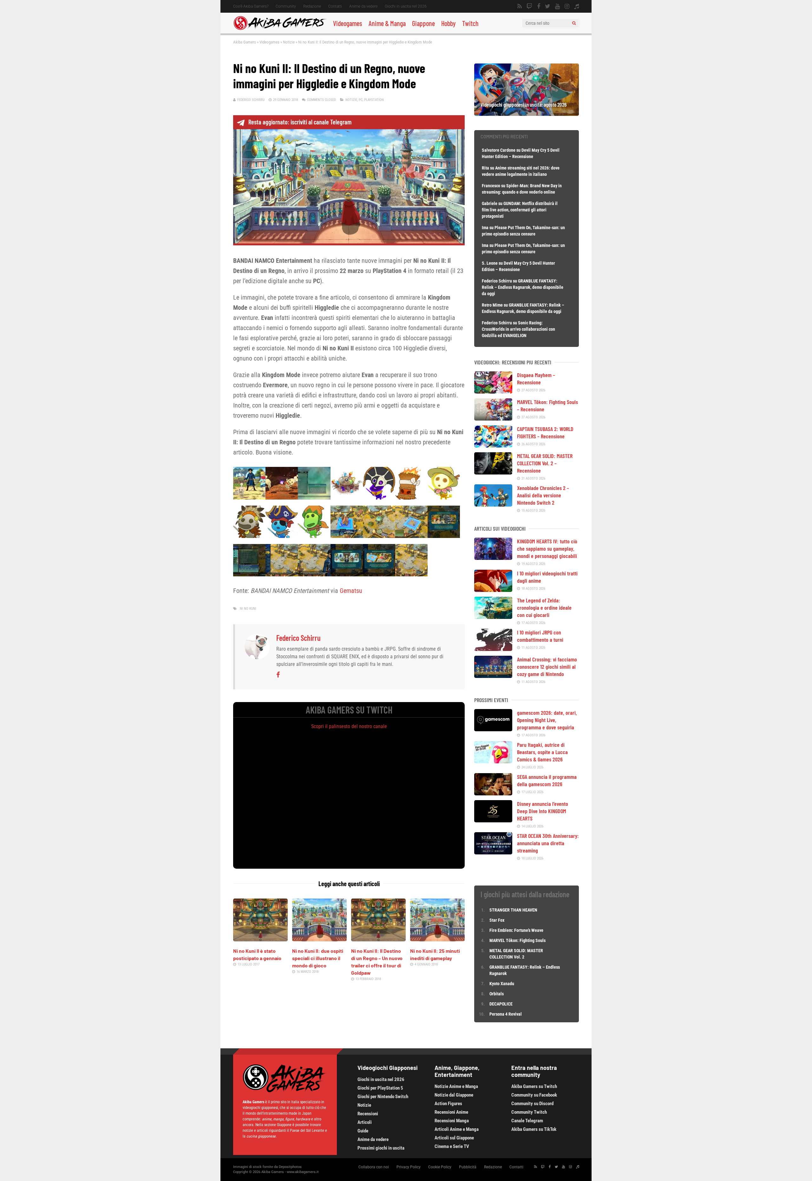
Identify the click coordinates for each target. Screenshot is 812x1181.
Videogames (347, 23)
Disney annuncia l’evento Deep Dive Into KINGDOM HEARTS (542, 811)
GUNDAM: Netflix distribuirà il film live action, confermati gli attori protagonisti (520, 210)
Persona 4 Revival (505, 1014)
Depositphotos (290, 1167)
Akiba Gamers (244, 42)
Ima (485, 227)
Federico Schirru (251, 100)
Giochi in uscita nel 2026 (406, 6)
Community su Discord (532, 1103)
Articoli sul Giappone (454, 1138)
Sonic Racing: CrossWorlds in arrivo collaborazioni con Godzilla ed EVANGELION (518, 329)
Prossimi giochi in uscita (380, 1148)
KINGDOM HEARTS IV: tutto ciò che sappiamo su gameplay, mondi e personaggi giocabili (547, 548)
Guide (362, 1131)
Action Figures (448, 1103)
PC (361, 100)
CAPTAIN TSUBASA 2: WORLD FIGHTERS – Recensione (545, 432)
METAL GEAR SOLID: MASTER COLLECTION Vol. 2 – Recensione (545, 463)
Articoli (364, 1122)
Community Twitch (529, 1112)
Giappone (423, 23)
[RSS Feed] (519, 6)
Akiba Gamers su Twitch (534, 1086)
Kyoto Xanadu (501, 983)
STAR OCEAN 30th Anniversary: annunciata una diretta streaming (548, 843)
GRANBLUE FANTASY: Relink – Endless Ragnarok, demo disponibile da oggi (522, 287)
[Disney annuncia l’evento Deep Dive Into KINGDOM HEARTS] (493, 820)
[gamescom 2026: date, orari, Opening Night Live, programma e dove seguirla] (493, 729)
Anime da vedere (363, 6)
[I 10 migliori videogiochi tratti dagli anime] (493, 590)
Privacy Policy (408, 1167)
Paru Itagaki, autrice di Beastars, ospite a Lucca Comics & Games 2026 (542, 752)
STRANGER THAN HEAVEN (513, 909)
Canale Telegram (527, 1121)
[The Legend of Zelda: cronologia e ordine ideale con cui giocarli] (493, 616)
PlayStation (374, 100)
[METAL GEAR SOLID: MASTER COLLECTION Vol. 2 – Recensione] (493, 472)
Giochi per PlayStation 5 (380, 1088)
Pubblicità (467, 1167)
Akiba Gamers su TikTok (533, 1129)
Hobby (448, 23)
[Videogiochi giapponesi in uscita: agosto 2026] (526, 113)
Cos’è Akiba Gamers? (250, 6)
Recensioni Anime (451, 1112)
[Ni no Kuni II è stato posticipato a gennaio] (260, 939)
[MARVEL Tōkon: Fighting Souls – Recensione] (493, 418)
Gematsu (351, 590)
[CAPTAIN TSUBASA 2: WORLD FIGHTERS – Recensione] (493, 445)
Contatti (335, 6)
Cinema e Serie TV (452, 1146)
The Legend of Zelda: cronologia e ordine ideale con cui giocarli (544, 607)
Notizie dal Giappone (454, 1095)
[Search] (574, 23)
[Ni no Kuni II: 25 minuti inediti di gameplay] (437, 939)
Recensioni (367, 1114)
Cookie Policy (439, 1167)
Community (286, 6)
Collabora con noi (373, 1167)
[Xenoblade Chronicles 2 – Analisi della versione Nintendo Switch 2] (493, 504)
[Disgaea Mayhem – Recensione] (493, 391)
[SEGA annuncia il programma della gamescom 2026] (493, 793)
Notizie (289, 42)
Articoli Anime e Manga (457, 1129)
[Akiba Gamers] (280, 29)
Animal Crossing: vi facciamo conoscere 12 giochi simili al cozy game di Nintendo (547, 666)
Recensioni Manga (452, 1121)
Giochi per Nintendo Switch (382, 1096)
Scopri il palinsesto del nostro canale (349, 726)
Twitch (470, 23)
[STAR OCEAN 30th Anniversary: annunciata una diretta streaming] (493, 852)
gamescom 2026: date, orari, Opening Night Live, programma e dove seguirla (547, 720)
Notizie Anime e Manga (456, 1086)
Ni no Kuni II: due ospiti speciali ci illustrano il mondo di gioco (317, 958)
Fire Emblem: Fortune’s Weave (516, 930)
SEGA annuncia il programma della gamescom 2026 (547, 780)
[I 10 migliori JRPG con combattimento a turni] (493, 649)
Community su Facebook (534, 1095)
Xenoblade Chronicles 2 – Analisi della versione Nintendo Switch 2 (543, 495)
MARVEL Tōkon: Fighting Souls (518, 940)
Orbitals (496, 993)
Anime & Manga (387, 23)
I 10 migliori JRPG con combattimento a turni (540, 636)
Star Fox (496, 920)
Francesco (491, 185)
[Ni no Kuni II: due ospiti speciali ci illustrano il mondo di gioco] (319, 939)
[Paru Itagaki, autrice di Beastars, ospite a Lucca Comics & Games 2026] (493, 761)
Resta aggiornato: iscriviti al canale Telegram (299, 122)
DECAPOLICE (501, 1003)
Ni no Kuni (248, 608)
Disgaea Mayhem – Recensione (536, 378)
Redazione (312, 6)
